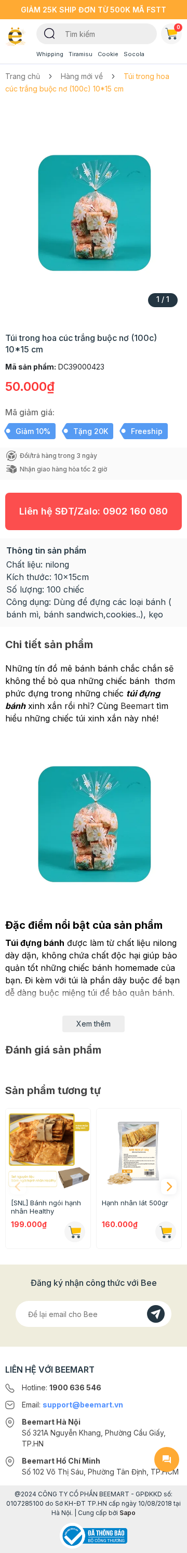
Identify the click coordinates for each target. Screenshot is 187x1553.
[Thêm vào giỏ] (74, 1231)
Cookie (108, 54)
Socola (134, 54)
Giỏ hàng (178, 27)
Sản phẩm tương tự (53, 1090)
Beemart (137, 706)
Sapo (127, 1513)
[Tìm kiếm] (49, 33)
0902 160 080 (135, 511)
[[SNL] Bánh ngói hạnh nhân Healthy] (48, 1151)
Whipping (49, 54)
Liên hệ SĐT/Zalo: (93, 511)
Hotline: (61, 1387)
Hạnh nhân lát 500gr (135, 1203)
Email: (72, 1404)
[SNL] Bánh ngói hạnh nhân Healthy (46, 1207)
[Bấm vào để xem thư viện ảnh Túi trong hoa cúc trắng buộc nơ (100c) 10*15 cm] (93, 210)
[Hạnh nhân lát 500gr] (139, 1151)
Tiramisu (80, 54)
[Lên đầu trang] (166, 1540)
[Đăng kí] (156, 1314)
